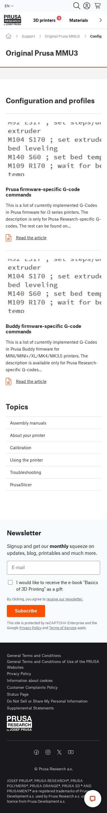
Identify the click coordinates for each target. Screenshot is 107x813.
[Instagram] (48, 752)
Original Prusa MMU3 (62, 36)
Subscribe (26, 610)
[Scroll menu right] (100, 20)
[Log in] (86, 6)
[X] (59, 752)
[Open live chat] (92, 798)
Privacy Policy (30, 627)
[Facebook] (36, 752)
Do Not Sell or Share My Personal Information (47, 701)
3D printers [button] (46, 19)
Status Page (18, 694)
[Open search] (76, 6)
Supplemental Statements (30, 707)
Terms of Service (62, 627)
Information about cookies (30, 680)
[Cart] (98, 6)
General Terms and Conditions (34, 655)
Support (28, 36)
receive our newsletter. (65, 599)
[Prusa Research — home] (12, 20)
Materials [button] (78, 20)
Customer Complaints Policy (32, 687)
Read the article (31, 237)
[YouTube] (70, 752)
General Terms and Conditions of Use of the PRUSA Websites (53, 664)
